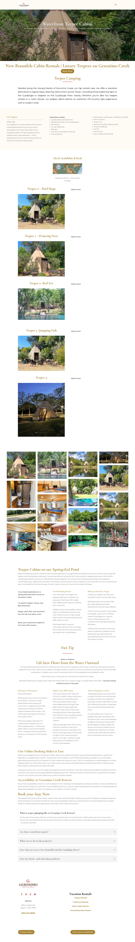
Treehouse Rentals (80, 902)
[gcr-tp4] (41, 436)
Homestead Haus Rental (81, 910)
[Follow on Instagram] (26, 894)
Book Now (67, 71)
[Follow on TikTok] (30, 894)
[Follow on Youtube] (35, 894)
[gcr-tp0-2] (41, 229)
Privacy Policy (26, 932)
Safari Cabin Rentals (80, 906)
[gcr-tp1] (41, 276)
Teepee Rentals (80, 898)
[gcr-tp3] (41, 370)
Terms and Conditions (82, 932)
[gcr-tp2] (41, 319)
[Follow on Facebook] (22, 894)
